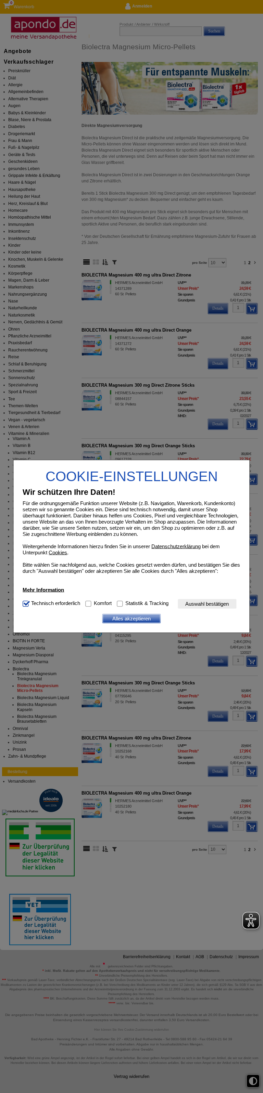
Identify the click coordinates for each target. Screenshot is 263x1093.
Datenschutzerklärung (176, 546)
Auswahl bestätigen (207, 604)
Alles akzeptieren (131, 618)
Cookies (58, 552)
